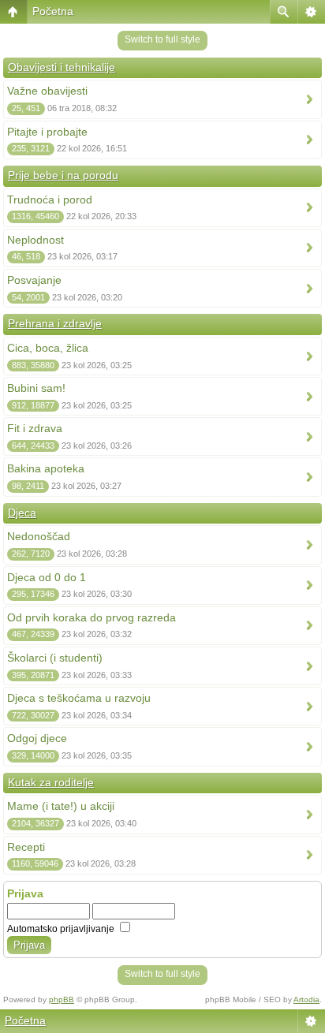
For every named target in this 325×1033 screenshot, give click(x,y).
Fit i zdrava (34, 428)
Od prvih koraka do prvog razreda (91, 617)
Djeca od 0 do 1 (46, 577)
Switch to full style (162, 39)
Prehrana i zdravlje (55, 323)
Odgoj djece (37, 738)
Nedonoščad (38, 536)
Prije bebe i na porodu (63, 175)
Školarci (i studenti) (55, 657)
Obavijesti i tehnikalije (61, 67)
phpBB (61, 999)
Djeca (22, 512)
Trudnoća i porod (49, 199)
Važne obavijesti (47, 90)
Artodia (306, 999)
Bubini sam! (36, 388)
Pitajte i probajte (47, 131)
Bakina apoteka (45, 468)
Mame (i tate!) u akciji (60, 806)
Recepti (26, 847)
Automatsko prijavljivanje (62, 928)
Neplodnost (35, 239)
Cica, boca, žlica (47, 347)
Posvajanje (34, 280)
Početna (52, 11)
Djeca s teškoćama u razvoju (79, 698)
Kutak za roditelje (51, 782)
